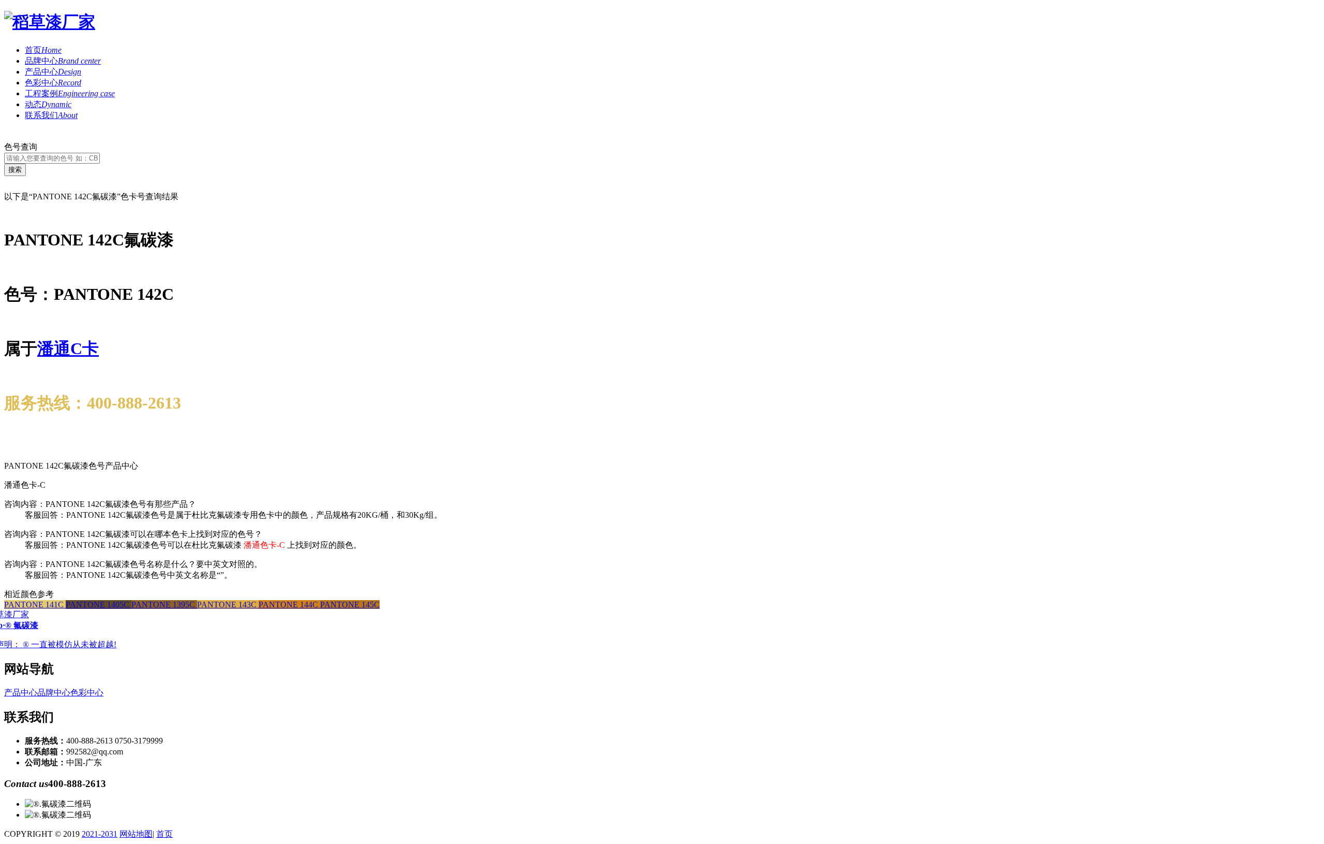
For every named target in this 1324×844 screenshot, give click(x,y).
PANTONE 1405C (98, 604)
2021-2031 (99, 834)
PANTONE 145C (350, 604)
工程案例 (70, 93)
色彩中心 (53, 82)
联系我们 (51, 115)
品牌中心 (63, 60)
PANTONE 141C (35, 604)
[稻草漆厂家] (49, 21)
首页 (43, 50)
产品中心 (53, 71)
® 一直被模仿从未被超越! (69, 644)
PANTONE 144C (289, 604)
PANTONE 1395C (164, 604)
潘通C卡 (68, 348)
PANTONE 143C (228, 604)
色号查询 (20, 146)
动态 (48, 104)
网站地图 (136, 834)
